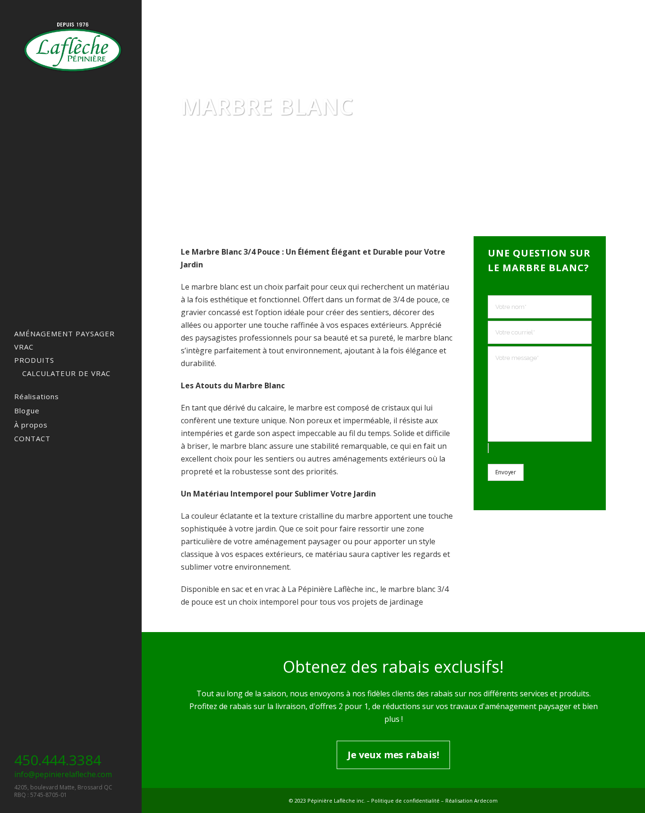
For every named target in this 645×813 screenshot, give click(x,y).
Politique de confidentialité (405, 800)
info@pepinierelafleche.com (63, 774)
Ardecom (486, 800)
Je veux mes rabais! (393, 754)
